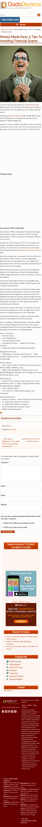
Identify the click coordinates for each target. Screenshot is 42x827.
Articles (9, 29)
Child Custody (15, 661)
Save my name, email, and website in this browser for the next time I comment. (21, 517)
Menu (22, 24)
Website (4, 505)
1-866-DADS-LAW (10, 19)
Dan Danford (16, 116)
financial (32, 105)
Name (3, 486)
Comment (5, 462)
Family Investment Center (31, 250)
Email (3, 495)
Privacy (35, 705)
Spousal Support (16, 679)
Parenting (13, 673)
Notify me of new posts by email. (15, 527)
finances (8, 426)
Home (3, 29)
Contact (29, 705)
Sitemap (24, 707)
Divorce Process (16, 667)
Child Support (14, 664)
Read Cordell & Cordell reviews (10, 707)
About (24, 705)
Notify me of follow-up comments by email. (19, 523)
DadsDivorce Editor (11, 418)
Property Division (16, 676)
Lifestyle (13, 429)
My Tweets (8, 690)
